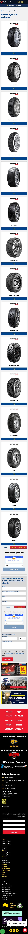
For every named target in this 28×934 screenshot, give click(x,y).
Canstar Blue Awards (7, 895)
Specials (4, 864)
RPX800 (14, 505)
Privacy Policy (9, 653)
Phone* (10, 591)
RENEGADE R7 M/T (14, 365)
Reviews (4, 876)
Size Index (4, 882)
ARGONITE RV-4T (14, 85)
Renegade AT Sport (14, 295)
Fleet (3, 872)
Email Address (6, 819)
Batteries (4, 859)
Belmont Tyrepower (15, 5)
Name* (4, 586)
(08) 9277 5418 (10, 785)
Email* (4, 596)
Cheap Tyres (5, 899)
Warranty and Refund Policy (9, 893)
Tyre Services (5, 860)
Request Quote (7, 659)
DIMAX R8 (14, 190)
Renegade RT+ (14, 400)
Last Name (5, 827)
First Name (5, 823)
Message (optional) (7, 641)
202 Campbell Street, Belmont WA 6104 (15, 781)
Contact (4, 866)
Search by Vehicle (6, 841)
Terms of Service (20, 653)
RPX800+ (14, 540)
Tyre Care (4, 847)
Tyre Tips (4, 849)
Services (4, 857)
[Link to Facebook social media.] (10, 930)
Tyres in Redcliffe (6, 889)
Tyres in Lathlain (6, 887)
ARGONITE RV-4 (14, 50)
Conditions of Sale (20, 926)
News (3, 874)
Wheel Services (6, 862)
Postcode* (5, 601)
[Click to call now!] (18, 2)
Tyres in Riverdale (6, 891)
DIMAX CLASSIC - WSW (14, 155)
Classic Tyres (6, 870)
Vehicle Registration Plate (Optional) (8, 635)
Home (4, 11)
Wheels (4, 851)
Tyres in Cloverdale (7, 886)
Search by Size (6, 843)
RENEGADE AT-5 (14, 330)
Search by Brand (6, 845)
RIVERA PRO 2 (14, 435)
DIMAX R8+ (14, 225)
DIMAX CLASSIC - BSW (14, 120)
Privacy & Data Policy (10, 926)
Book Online (6, 868)
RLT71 (14, 470)
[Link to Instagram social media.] (14, 930)
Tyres (3, 839)
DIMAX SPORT (14, 260)
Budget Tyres (5, 897)
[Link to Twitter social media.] (17, 930)
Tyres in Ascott (5, 884)
